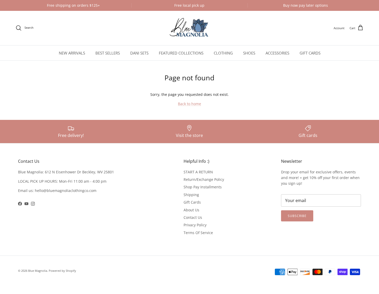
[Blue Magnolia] (189, 28)
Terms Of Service (198, 232)
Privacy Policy (195, 224)
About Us (191, 209)
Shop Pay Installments (203, 186)
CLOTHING (223, 53)
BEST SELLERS (107, 53)
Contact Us (193, 217)
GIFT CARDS (310, 53)
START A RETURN (198, 171)
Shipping (191, 194)
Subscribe (297, 216)
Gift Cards (192, 202)
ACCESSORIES (277, 53)
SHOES (249, 53)
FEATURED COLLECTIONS (181, 53)
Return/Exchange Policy (204, 179)
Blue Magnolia (37, 271)
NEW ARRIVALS (72, 53)
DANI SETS (139, 53)
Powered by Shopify (62, 271)
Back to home (189, 103)
